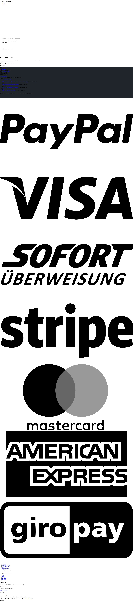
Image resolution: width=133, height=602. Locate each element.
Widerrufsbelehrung (5, 566)
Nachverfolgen (2, 65)
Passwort (2, 586)
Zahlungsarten (4, 564)
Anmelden (10, 588)
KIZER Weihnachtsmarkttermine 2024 (9, 90)
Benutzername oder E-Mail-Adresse (7, 584)
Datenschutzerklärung (6, 568)
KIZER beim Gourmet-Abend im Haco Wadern (10, 84)
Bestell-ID (2, 61)
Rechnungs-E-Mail (3, 63)
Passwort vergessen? (4, 590)
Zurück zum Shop (7, 79)
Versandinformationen (6, 565)
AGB (3, 567)
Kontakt (3, 67)
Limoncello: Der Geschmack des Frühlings (10, 87)
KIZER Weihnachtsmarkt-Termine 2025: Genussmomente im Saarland (15, 81)
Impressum (4, 569)
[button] (4, 4)
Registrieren (2, 600)
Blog (3, 66)
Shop (3, 575)
